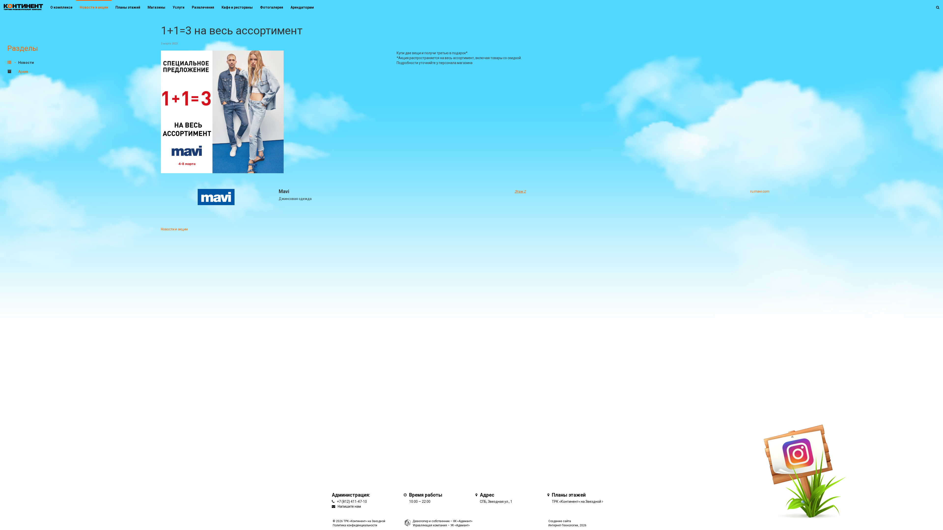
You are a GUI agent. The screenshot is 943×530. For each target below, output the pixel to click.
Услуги (178, 7)
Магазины (156, 7)
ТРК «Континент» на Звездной (576, 502)
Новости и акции (94, 7)
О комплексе (61, 7)
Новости (26, 62)
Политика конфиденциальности (355, 525)
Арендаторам (302, 7)
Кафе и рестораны (237, 7)
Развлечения (203, 7)
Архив (23, 71)
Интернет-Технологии (563, 525)
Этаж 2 (520, 191)
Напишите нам (349, 506)
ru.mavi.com (759, 191)
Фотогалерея (271, 7)
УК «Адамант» (460, 525)
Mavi (284, 191)
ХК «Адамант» (462, 521)
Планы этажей (127, 7)
